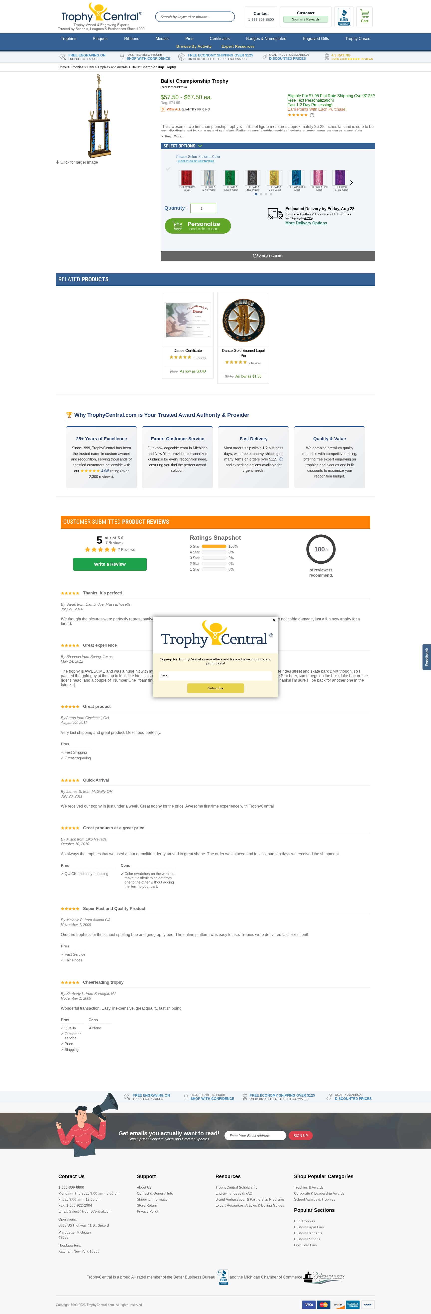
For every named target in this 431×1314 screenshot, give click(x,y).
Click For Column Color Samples (196, 161)
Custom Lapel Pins (309, 1227)
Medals (162, 38)
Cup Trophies (304, 1221)
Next (351, 182)
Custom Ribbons (307, 1239)
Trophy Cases (357, 38)
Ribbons (131, 38)
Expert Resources (237, 46)
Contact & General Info (155, 1193)
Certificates (220, 38)
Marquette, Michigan (74, 1232)
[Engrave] (197, 226)
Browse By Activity (194, 46)
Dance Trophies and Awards (107, 67)
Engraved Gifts (316, 38)
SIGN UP (301, 1136)
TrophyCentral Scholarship (236, 1187)
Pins (189, 38)
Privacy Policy (148, 1211)
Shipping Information (153, 1199)
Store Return (147, 1205)
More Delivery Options (306, 223)
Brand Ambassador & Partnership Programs (250, 1199)
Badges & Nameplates (266, 38)
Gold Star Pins (305, 1245)
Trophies (68, 38)
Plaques (100, 38)
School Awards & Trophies (314, 1199)
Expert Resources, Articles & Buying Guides (250, 1205)
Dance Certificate (188, 350)
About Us (144, 1187)
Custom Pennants (308, 1233)
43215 (308, 218)
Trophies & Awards (308, 1187)
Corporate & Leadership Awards (319, 1193)
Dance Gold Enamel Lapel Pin (243, 353)
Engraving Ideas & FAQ (234, 1193)
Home (62, 67)
